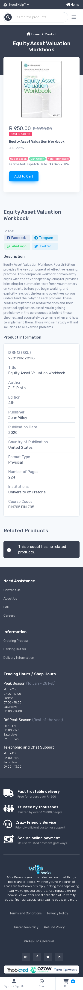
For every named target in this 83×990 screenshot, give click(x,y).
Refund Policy (54, 927)
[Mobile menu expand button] (74, 17)
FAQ (6, 607)
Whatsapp (19, 246)
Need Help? (17, 5)
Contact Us (12, 590)
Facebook (18, 238)
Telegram (46, 238)
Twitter (45, 246)
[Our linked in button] (59, 957)
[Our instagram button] (26, 957)
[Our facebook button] (37, 957)
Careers (9, 616)
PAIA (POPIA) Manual (39, 941)
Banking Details (14, 649)
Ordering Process (16, 641)
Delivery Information (18, 658)
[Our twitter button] (48, 957)
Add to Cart (23, 176)
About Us (10, 599)
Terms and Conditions (25, 913)
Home (75, 5)
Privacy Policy (57, 913)
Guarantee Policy (26, 927)
